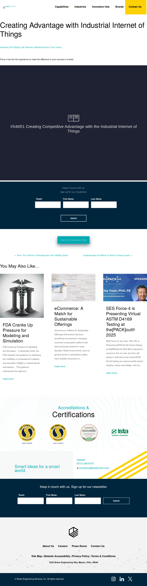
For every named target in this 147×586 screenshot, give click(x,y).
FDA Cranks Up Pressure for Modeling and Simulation (18, 333)
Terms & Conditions (103, 556)
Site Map (36, 556)
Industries (80, 7)
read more (8, 378)
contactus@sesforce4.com (94, 468)
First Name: (68, 198)
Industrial (4, 47)
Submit (73, 218)
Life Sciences (27, 47)
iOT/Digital (14, 47)
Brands (119, 7)
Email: (39, 198)
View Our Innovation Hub (73, 240)
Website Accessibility (57, 556)
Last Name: (96, 198)
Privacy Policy (80, 556)
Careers (63, 546)
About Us (48, 546)
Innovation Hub (100, 7)
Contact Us (135, 7)
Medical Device (42, 47)
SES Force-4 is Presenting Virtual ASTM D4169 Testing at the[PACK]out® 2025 (123, 321)
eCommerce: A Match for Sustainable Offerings (68, 316)
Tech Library (56, 47)
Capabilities (61, 7)
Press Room (79, 546)
